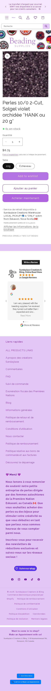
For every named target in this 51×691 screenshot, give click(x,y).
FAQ (8, 376)
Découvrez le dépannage (20, 462)
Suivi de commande (17, 383)
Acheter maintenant (25, 198)
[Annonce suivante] (45, 6)
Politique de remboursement (22, 443)
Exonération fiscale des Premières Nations (25, 393)
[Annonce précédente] (6, 6)
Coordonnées (39, 614)
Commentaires (14, 369)
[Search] (46, 26)
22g (8, 166)
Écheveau (25, 166)
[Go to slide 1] (23, 321)
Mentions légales (39, 619)
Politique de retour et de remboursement (20, 419)
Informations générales (19, 410)
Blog (8, 402)
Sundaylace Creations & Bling (30, 592)
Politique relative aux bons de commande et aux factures (23, 453)
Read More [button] (26, 316)
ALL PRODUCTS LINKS (19, 350)
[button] (7, 17)
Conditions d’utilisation (27, 609)
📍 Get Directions (26, 676)
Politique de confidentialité (27, 604)
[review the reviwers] (11, 294)
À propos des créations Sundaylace (19, 359)
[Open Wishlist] (35, 17)
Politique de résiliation (17, 619)
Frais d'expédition (10, 155)
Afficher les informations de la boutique (21, 228)
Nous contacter (15, 436)
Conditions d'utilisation (19, 428)
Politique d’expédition (19, 614)
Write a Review (31, 262)
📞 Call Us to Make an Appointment (25, 682)
